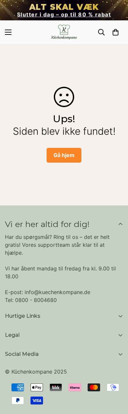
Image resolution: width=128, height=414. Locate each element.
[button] (115, 32)
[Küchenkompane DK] (64, 32)
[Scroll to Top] (116, 379)
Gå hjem (64, 155)
